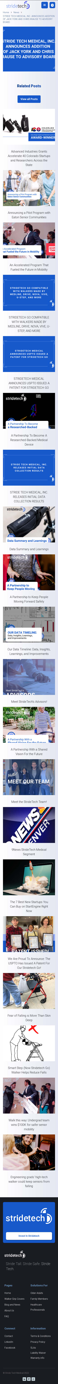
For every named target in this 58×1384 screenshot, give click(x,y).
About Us (9, 1310)
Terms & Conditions (40, 1336)
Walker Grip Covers (14, 1298)
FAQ (6, 1316)
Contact (8, 1336)
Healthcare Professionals (37, 1307)
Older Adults (36, 1293)
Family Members (39, 1298)
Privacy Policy (37, 1341)
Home (7, 1293)
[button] (44, 5)
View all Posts (29, 99)
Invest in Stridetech (29, 1235)
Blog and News (12, 1304)
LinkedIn (8, 1341)
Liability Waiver (38, 1352)
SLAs (33, 1347)
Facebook (9, 1347)
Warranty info (37, 1357)
